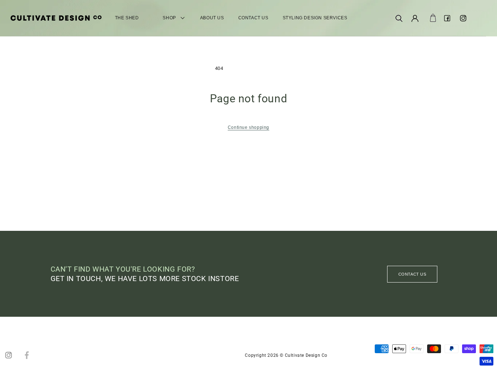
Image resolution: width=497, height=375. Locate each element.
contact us (412, 274)
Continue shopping (248, 127)
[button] (399, 18)
